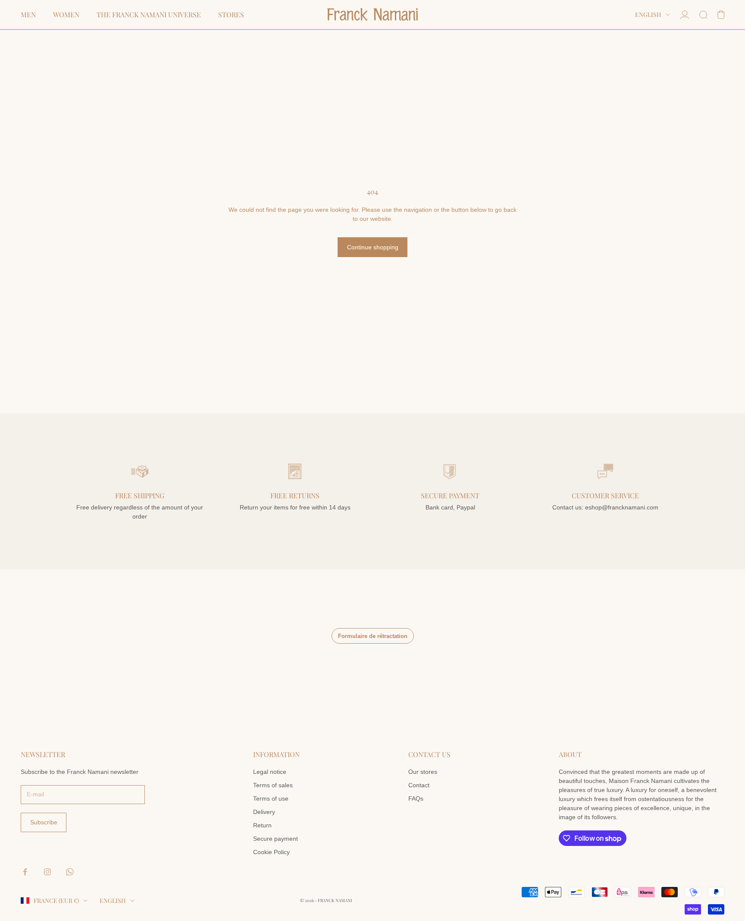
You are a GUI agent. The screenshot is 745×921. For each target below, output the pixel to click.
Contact (418, 785)
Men (28, 15)
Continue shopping (372, 247)
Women (66, 15)
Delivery (264, 811)
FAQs (415, 798)
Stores (231, 15)
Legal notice (269, 771)
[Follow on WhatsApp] (70, 872)
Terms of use (270, 798)
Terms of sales (273, 785)
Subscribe (43, 822)
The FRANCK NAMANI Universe (149, 15)
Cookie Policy (271, 852)
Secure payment (275, 838)
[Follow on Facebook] (25, 872)
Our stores (422, 771)
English (648, 14)
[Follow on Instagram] (47, 872)
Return (262, 825)
